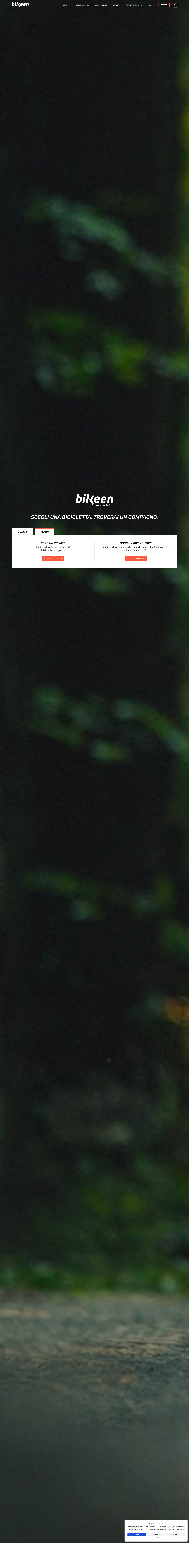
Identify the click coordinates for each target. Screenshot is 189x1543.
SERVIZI (116, 5)
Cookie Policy (160, 1537)
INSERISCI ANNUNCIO (82, 5)
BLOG (151, 5)
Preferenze (175, 1534)
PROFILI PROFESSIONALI (133, 5)
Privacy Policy (152, 1537)
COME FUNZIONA (101, 5)
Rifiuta (156, 1534)
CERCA (65, 5)
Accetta (137, 1534)
